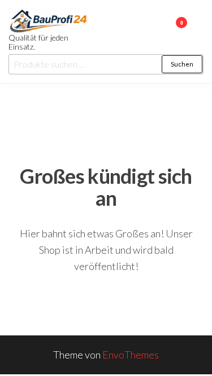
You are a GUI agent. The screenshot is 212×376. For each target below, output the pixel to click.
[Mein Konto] (165, 30)
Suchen (182, 64)
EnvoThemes (130, 354)
